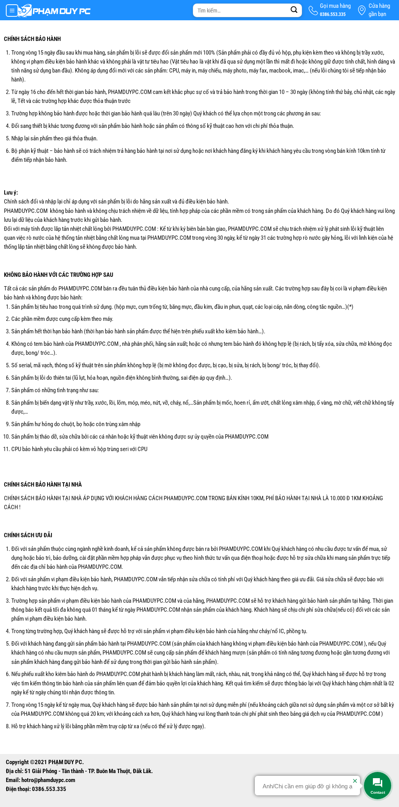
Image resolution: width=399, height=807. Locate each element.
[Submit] (294, 11)
